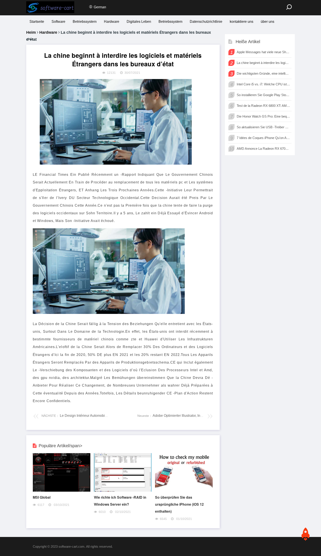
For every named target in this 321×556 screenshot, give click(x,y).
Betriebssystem (85, 21)
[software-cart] (50, 7)
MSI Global (41, 497)
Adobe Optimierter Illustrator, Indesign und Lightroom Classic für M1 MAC (209, 415)
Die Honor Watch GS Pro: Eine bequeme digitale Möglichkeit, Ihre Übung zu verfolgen (263, 116)
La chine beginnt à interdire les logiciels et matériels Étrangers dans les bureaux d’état (263, 63)
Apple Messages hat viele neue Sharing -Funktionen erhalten (263, 52)
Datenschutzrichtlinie (206, 21)
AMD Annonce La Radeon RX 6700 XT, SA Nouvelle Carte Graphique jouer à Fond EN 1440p (263, 148)
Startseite (36, 21)
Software (58, 21)
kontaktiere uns (241, 21)
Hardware (111, 21)
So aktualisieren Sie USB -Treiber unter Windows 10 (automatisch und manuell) (263, 127)
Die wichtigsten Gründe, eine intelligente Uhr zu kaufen (263, 73)
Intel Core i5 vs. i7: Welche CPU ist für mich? (263, 84)
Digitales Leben (139, 21)
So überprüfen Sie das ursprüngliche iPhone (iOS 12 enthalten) (179, 504)
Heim (31, 32)
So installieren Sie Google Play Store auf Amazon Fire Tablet (263, 95)
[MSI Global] (61, 490)
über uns (267, 21)
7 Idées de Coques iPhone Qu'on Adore (263, 138)
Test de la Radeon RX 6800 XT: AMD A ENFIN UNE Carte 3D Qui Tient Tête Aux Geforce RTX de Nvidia (263, 105)
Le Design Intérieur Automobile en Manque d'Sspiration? (103, 415)
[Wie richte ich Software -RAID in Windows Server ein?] (123, 490)
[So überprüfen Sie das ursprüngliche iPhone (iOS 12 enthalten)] (184, 490)
